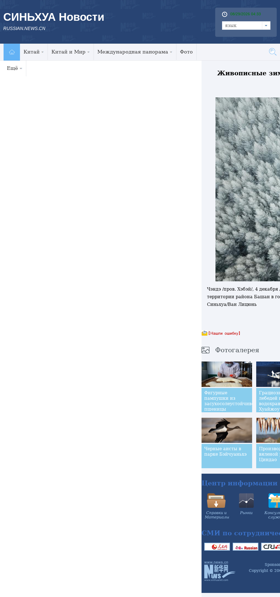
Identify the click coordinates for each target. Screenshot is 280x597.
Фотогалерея (237, 350)
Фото (186, 52)
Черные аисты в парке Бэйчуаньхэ (225, 451)
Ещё (12, 68)
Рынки (246, 513)
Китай (32, 52)
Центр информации (240, 483)
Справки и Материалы (217, 515)
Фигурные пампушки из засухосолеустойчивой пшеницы (230, 401)
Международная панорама (132, 52)
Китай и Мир (68, 52)
